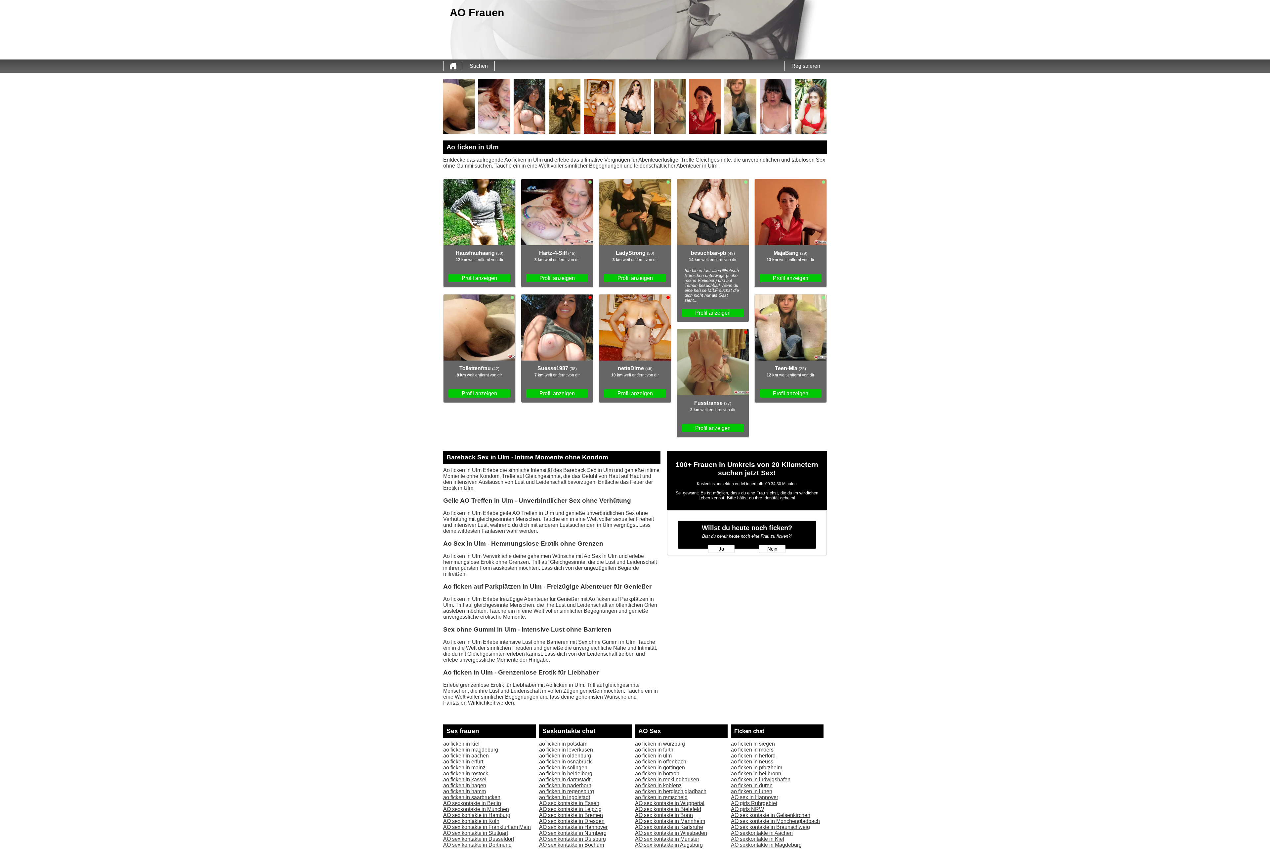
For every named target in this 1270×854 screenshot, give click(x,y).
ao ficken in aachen (466, 755)
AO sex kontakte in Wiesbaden (671, 833)
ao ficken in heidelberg (565, 773)
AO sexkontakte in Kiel (757, 839)
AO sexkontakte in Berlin (472, 803)
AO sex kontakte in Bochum (571, 845)
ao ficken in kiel (461, 744)
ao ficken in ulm (653, 755)
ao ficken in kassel (465, 779)
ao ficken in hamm (464, 791)
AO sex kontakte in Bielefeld (668, 809)
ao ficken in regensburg (566, 791)
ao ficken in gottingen (660, 767)
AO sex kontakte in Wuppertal (669, 803)
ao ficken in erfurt (463, 761)
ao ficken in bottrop (657, 773)
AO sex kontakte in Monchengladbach (775, 821)
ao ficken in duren (752, 785)
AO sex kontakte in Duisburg (572, 839)
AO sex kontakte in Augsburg (669, 845)
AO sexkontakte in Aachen (762, 833)
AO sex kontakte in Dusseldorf (478, 839)
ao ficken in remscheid (661, 797)
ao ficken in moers (752, 750)
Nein (772, 549)
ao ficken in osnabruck (565, 761)
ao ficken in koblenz (658, 785)
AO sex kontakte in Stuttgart (475, 833)
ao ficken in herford (753, 755)
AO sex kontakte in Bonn (664, 815)
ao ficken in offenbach (660, 761)
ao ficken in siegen (753, 744)
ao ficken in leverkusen (566, 750)
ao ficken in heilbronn (756, 773)
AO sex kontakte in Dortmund (477, 845)
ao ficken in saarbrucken (471, 797)
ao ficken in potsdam (563, 744)
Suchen (479, 66)
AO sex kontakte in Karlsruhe (669, 827)
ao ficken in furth (654, 750)
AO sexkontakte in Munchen (476, 809)
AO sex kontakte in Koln (471, 821)
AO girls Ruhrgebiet (754, 803)
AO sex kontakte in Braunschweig (770, 827)
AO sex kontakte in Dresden (572, 821)
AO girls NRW (747, 809)
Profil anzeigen (479, 278)
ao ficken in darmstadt (564, 779)
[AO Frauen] (453, 66)
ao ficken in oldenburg (565, 755)
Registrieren (805, 66)
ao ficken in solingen (563, 767)
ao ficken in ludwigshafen (760, 779)
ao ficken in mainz (464, 767)
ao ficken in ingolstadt (564, 797)
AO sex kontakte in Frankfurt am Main (487, 827)
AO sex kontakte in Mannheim (670, 821)
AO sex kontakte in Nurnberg (573, 833)
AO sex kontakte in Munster (667, 839)
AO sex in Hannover (754, 797)
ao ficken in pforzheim (756, 767)
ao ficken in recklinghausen (667, 779)
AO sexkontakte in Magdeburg (766, 845)
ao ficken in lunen (751, 791)
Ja (721, 549)
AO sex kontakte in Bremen (571, 815)
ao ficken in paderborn (565, 785)
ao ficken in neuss (752, 761)
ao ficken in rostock (465, 773)
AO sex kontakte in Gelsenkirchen (770, 815)
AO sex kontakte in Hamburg (476, 815)
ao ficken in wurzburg (660, 744)
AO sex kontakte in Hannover (573, 827)
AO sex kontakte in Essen (569, 803)
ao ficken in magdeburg (470, 750)
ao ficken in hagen (464, 785)
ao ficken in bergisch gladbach (670, 791)
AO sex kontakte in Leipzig (570, 809)
